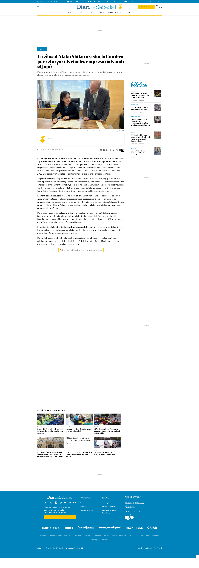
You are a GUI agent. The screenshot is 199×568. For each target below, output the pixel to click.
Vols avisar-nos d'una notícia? (106, 2)
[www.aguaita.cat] (43, 535)
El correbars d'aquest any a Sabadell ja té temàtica (140, 108)
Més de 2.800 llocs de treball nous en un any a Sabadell (78, 430)
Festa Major (135, 105)
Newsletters (146, 7)
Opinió (118, 12)
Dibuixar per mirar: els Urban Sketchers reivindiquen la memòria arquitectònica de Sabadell (140, 122)
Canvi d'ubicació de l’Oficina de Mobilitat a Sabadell (139, 153)
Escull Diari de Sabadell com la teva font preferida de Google (82, 250)
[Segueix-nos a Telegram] (65, 503)
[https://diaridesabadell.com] (51, 528)
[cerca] (157, 6)
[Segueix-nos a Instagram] (55, 503)
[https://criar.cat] (152, 528)
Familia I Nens (151, 2)
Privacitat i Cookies (109, 506)
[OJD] (129, 517)
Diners (92, 12)
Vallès (83, 12)
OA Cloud (158, 548)
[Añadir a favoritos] (122, 150)
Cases (143, 2)
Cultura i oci (100, 12)
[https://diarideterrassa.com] (86, 528)
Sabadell (72, 12)
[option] (80, 106)
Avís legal (105, 502)
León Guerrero (135, 128)
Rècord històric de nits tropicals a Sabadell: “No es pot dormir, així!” (140, 95)
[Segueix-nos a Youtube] (74, 503)
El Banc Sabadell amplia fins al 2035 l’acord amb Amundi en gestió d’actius (79, 454)
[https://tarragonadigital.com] (110, 528)
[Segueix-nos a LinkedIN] (70, 503)
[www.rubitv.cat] (147, 535)
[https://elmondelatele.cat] (134, 528)
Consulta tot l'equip (87, 510)
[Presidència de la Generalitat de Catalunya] (134, 503)
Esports (110, 12)
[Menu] (38, 7)
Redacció (133, 157)
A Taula (137, 2)
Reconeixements (86, 502)
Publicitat (83, 506)
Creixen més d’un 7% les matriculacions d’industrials (104, 453)
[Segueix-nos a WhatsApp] (61, 503)
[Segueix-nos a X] (50, 503)
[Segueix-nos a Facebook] (45, 503)
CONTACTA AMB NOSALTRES (60, 517)
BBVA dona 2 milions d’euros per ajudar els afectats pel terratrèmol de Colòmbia (107, 431)
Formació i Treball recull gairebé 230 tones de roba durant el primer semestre (50, 431)
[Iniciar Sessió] (160, 7)
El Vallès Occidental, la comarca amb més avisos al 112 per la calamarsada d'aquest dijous (140, 138)
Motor (160, 2)
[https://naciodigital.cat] (69, 528)
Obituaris (127, 12)
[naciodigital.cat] (56, 535)
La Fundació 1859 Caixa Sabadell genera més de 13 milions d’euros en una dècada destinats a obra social (50, 454)
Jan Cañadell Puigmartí (137, 100)
